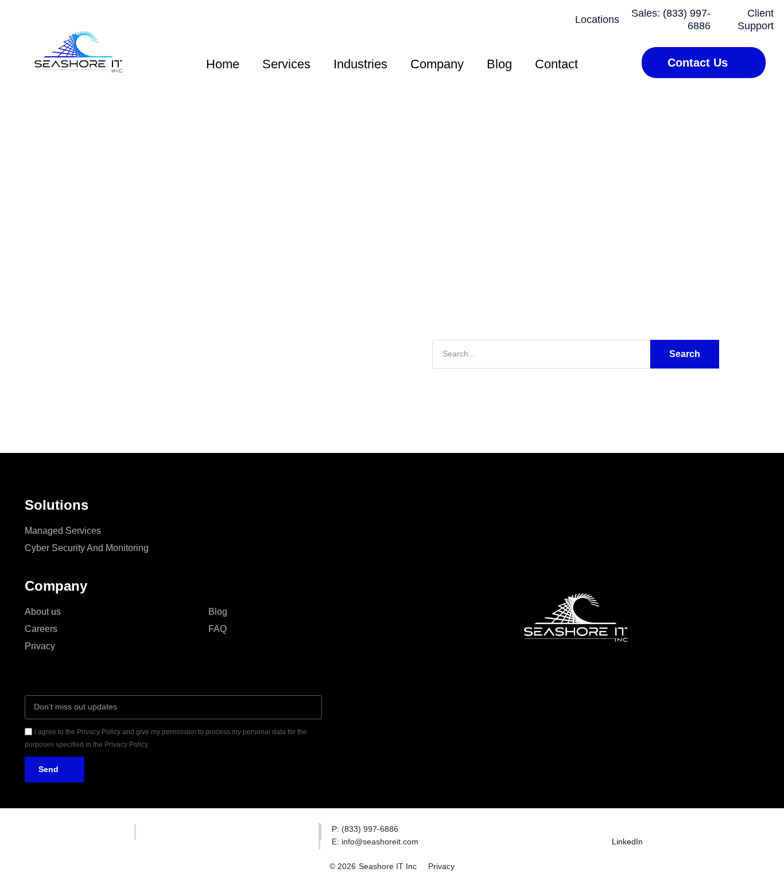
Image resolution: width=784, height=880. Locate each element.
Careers (41, 629)
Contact (556, 64)
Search (684, 354)
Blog (499, 64)
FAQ (217, 629)
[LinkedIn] (627, 829)
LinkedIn (627, 841)
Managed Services (63, 531)
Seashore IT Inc (388, 866)
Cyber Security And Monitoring (87, 548)
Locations (597, 19)
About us (43, 612)
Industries (360, 64)
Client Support (756, 19)
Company (437, 64)
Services (286, 64)
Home (222, 64)
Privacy (40, 646)
